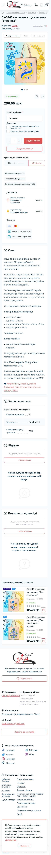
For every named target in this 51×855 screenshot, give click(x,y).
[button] (22, 87)
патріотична (13, 381)
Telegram (33, 748)
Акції (19, 812)
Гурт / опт (21, 784)
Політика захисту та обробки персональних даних (30, 793)
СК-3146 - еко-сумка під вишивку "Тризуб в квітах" (35, 590)
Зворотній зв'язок (25, 797)
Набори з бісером (6, 778)
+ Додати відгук (24, 458)
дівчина (37, 385)
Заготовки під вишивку (8, 793)
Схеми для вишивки (6, 784)
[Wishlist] (4, 594)
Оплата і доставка (25, 777)
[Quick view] (4, 590)
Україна (24, 381)
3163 (15, 388)
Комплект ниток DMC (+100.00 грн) (24, 129)
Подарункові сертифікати (29, 808)
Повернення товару (26, 801)
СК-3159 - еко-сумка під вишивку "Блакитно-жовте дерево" (35, 619)
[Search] (41, 5)
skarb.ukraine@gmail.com (13, 722)
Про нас (20, 781)
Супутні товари (8, 798)
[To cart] (43, 607)
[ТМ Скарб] (24, 656)
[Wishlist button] (37, 94)
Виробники (22, 805)
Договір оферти (24, 788)
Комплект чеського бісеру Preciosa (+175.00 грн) (24, 125)
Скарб (14, 25)
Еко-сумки (32, 13)
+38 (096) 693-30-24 (11, 693)
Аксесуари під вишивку (16, 13)
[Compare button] (42, 94)
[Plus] (19, 139)
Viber (31, 752)
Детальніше (10, 840)
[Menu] (3, 5)
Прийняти (24, 846)
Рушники (6, 788)
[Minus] (9, 139)
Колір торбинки (15, 110)
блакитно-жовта (23, 385)
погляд (7, 388)
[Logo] (14, 5)
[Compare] (4, 598)
